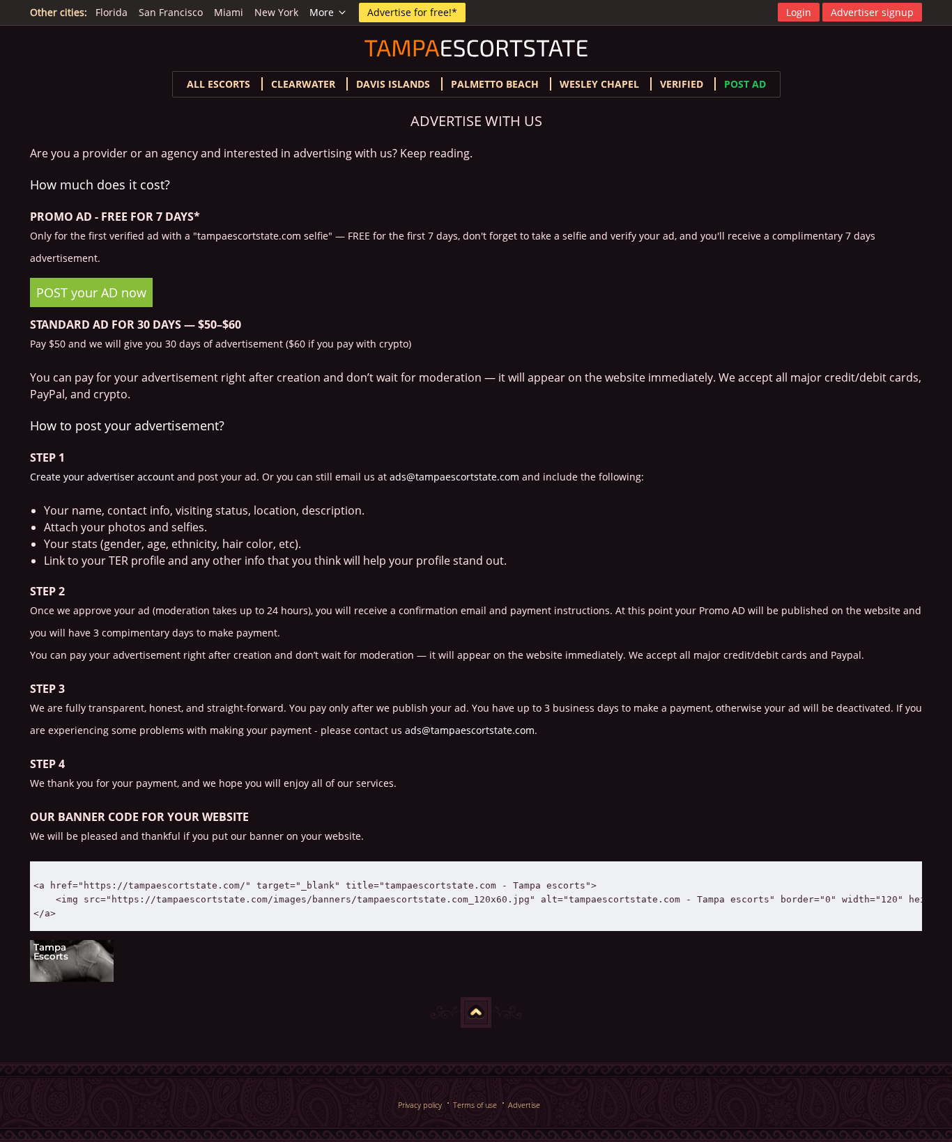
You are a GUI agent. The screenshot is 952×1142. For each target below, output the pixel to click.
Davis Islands (393, 84)
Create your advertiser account (102, 476)
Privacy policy (420, 1105)
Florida (111, 12)
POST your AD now (91, 292)
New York (276, 12)
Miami (228, 12)
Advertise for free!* (412, 12)
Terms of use (475, 1105)
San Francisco (171, 12)
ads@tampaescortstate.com (454, 476)
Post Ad (745, 84)
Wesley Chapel (599, 84)
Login (798, 12)
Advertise (524, 1105)
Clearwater (303, 84)
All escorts (218, 84)
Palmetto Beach (495, 84)
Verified (681, 84)
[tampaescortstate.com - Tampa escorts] (476, 961)
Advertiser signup (872, 12)
